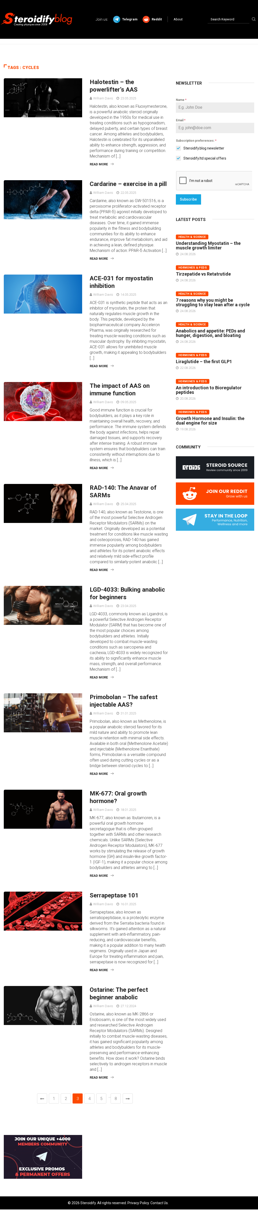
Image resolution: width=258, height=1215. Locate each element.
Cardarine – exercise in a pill (128, 183)
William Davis (103, 98)
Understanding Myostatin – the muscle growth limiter (208, 245)
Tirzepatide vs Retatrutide (203, 274)
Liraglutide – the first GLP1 (204, 361)
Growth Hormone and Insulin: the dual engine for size (210, 421)
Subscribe (188, 199)
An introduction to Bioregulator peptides (209, 390)
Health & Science (192, 237)
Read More (99, 164)
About (178, 19)
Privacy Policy (138, 1203)
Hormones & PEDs (192, 267)
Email (180, 120)
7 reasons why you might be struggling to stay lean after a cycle (213, 302)
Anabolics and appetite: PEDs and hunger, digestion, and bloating (210, 333)
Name (181, 100)
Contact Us (159, 1203)
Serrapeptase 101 (114, 895)
